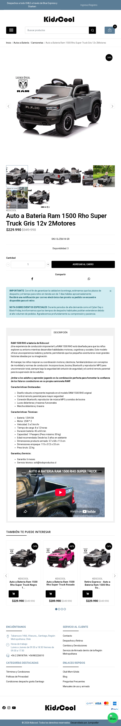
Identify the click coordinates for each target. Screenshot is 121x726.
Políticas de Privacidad (17, 676)
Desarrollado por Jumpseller (85, 722)
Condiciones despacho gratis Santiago (25, 681)
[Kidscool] (59, 19)
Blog (65, 676)
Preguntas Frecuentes (74, 681)
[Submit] (92, 30)
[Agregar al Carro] (14, 593)
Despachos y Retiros (73, 640)
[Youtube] (14, 708)
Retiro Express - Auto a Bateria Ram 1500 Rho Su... (97, 584)
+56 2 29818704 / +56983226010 (27, 655)
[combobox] (60, 30)
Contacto (67, 636)
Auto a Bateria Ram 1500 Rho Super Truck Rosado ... (60, 584)
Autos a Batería (21, 42)
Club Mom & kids (71, 671)
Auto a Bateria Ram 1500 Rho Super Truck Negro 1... (23, 584)
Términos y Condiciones (18, 671)
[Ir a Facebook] (4, 708)
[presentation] (8, 106)
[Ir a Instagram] (8, 708)
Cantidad (11, 258)
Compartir (60, 274)
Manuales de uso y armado (76, 686)
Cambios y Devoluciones (75, 645)
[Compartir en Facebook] (32, 279)
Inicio (8, 42)
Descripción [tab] (60, 332)
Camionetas (37, 42)
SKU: (54, 239)
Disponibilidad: (60, 248)
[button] (56, 609)
